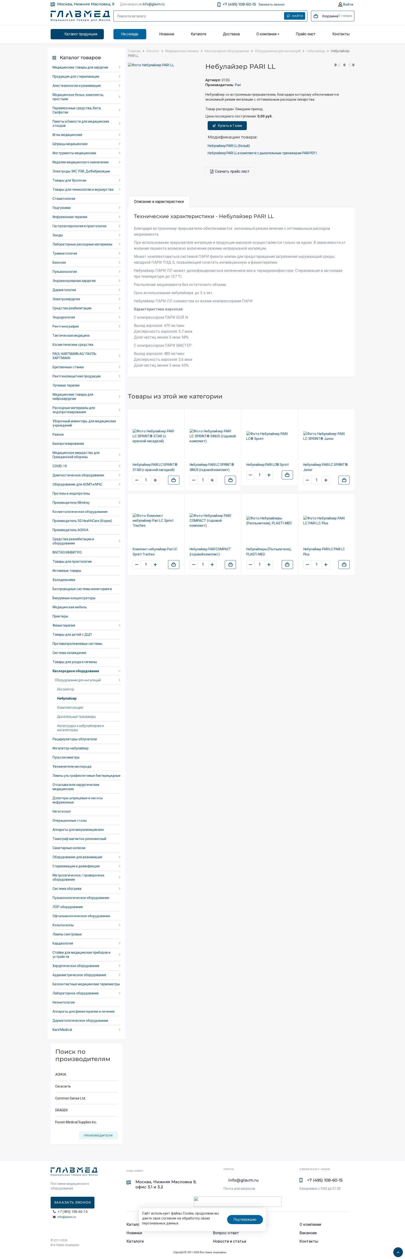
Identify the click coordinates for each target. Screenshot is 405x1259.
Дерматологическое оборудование (80, 1020)
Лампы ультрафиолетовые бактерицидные (86, 775)
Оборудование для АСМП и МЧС (77, 484)
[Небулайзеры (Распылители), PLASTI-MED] (269, 521)
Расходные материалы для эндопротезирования (73, 410)
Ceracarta (63, 1086)
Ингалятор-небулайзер (70, 748)
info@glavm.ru (66, 1217)
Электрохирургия (66, 299)
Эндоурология (63, 317)
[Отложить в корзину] (173, 480)
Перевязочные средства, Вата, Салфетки (76, 110)
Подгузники (61, 208)
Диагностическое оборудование (78, 475)
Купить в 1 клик (230, 126)
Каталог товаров (80, 57)
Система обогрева (66, 888)
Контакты (341, 34)
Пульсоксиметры (65, 757)
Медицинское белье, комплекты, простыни (78, 97)
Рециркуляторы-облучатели (74, 739)
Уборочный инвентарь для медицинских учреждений (84, 423)
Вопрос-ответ (226, 1232)
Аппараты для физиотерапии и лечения (83, 1011)
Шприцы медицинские (70, 144)
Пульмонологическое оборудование (80, 898)
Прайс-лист (306, 34)
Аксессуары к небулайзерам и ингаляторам (80, 728)
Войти (347, 4)
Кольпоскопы (63, 925)
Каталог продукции (80, 34)
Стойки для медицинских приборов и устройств (81, 955)
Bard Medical (62, 1030)
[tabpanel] (241, 292)
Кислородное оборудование (75, 671)
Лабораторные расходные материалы (82, 244)
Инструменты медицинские (74, 153)
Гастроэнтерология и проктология (79, 226)
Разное (58, 434)
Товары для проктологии (72, 561)
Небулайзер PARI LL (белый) (229, 146)
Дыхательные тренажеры (76, 717)
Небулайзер (66, 698)
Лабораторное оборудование (75, 993)
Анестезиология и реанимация (76, 86)
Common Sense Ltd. (70, 1098)
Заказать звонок (271, 4)
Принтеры (60, 616)
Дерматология (64, 290)
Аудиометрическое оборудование (79, 975)
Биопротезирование (68, 443)
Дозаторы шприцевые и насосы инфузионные (77, 800)
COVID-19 (59, 466)
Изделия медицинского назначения (80, 162)
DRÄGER (61, 1110)
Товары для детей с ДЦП (72, 634)
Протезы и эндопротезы (71, 493)
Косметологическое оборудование (80, 512)
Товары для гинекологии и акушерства (82, 189)
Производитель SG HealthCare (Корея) (82, 521)
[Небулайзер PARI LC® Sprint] (269, 436)
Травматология (64, 253)
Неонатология (63, 1002)
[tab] (159, 202)
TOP (396, 1250)
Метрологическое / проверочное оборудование (78, 877)
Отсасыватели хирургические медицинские (75, 787)
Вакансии (308, 1232)
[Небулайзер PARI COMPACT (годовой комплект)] (213, 520)
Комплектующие (70, 707)
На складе (129, 34)
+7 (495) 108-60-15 (239, 4)
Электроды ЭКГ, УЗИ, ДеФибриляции (81, 171)
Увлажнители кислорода (71, 766)
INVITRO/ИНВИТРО (67, 552)
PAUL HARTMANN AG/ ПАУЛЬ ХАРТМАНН (74, 356)
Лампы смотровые (67, 934)
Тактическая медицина (71, 335)
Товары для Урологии (69, 180)
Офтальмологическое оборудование (81, 916)
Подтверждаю (245, 1219)
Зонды (57, 235)
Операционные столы (69, 820)
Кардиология (62, 943)
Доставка (231, 34)
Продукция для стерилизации (75, 76)
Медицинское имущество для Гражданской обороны (76, 455)
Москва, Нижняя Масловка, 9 (85, 4)
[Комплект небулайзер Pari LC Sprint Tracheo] (156, 520)
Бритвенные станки (68, 367)
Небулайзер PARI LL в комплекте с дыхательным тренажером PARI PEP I (262, 153)
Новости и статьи (229, 1241)
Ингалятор (65, 689)
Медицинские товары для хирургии (80, 67)
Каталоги (198, 34)
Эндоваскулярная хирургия (74, 281)
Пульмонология (64, 272)
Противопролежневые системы (77, 644)
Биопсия (59, 262)
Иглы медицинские (67, 135)
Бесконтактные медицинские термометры (86, 984)
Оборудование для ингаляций (78, 680)
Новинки (166, 34)
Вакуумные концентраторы (73, 598)
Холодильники (63, 580)
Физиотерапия (63, 625)
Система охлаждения (69, 653)
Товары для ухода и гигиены (74, 662)
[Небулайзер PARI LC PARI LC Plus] (326, 521)
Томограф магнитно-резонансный (79, 839)
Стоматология (63, 199)
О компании (266, 34)
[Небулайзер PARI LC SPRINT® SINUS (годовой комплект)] (213, 436)
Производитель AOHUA (70, 530)
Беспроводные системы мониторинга (82, 589)
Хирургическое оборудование (75, 966)
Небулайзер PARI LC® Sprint (267, 465)
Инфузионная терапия (69, 217)
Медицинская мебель (69, 607)
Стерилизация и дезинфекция (76, 866)
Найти (297, 16)
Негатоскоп (61, 811)
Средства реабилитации (71, 308)
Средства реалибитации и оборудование (73, 541)
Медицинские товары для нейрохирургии (72, 397)
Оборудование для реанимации (77, 857)
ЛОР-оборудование (67, 907)
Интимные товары (66, 571)
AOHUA (60, 1074)
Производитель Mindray (71, 502)
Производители (98, 1135)
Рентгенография (65, 326)
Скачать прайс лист (232, 171)
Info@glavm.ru (154, 4)
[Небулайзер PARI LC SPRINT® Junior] (326, 436)
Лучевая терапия (65, 385)
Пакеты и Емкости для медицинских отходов (80, 124)
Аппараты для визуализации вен (78, 830)
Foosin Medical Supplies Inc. (76, 1122)
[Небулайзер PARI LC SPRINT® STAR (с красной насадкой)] (156, 436)
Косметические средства (72, 345)
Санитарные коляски (68, 848)
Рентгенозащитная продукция (76, 376)
